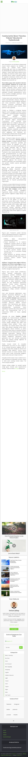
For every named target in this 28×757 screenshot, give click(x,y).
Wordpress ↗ (19, 755)
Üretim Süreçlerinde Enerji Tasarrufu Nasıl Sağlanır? (15, 567)
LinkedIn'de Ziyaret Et (14, 625)
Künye (4, 730)
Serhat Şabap (15, 61)
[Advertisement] (14, 18)
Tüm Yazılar (14, 629)
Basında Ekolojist (7, 737)
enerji (4, 371)
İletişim (4, 732)
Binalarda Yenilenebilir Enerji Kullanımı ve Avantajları (15, 580)
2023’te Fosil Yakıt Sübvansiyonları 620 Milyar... (14, 586)
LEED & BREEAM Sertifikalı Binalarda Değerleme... (14, 574)
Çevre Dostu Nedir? (13, 721)
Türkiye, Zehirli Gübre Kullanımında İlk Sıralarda (15, 592)
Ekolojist (14, 753)
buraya (16, 368)
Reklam (4, 734)
